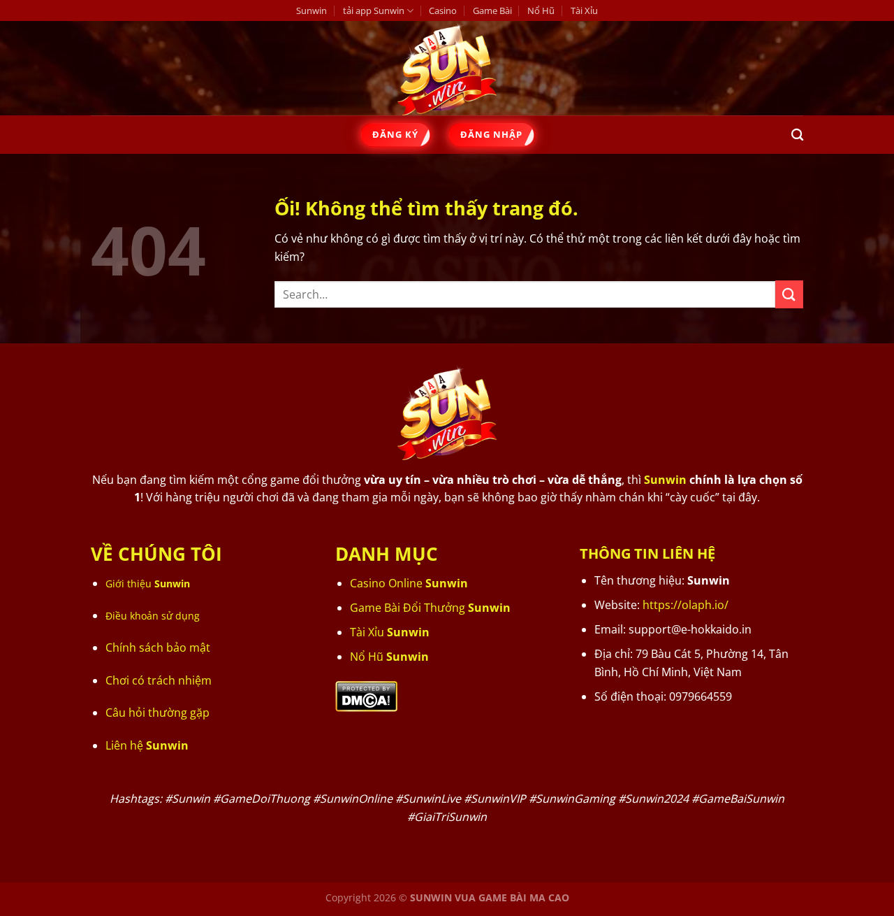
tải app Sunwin (373, 10)
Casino (443, 10)
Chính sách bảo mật (157, 647)
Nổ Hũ (541, 10)
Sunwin (311, 10)
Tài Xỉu (584, 10)
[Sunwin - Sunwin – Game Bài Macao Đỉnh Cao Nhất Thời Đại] (447, 68)
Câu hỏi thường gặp (157, 712)
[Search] (797, 135)
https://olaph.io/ (685, 605)
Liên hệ (147, 745)
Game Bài (492, 10)
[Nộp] (789, 294)
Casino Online (409, 583)
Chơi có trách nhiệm (158, 680)
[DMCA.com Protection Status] (366, 695)
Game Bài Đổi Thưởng (430, 607)
